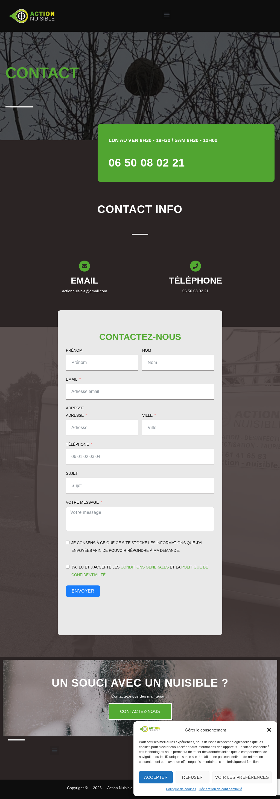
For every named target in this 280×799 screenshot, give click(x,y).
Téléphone (77, 444)
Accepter (156, 777)
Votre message (82, 502)
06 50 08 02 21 (147, 163)
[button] (269, 730)
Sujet (72, 473)
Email (71, 379)
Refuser (192, 777)
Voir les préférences (242, 777)
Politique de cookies (181, 789)
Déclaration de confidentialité (220, 789)
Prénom (74, 350)
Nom (146, 350)
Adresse (75, 408)
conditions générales (145, 567)
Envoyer (83, 591)
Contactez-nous (140, 711)
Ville (147, 415)
